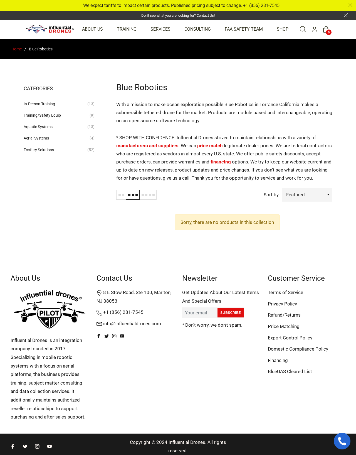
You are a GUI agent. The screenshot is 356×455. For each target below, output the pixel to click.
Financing (278, 360)
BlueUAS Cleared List (290, 371)
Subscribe (230, 312)
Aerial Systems (59, 138)
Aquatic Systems (59, 126)
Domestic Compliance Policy (298, 349)
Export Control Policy (290, 338)
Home (16, 49)
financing (221, 162)
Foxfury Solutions (59, 150)
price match (210, 145)
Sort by (271, 194)
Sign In (314, 29)
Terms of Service (285, 292)
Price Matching (284, 326)
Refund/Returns (284, 315)
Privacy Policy (282, 304)
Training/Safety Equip (59, 115)
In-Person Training (59, 104)
